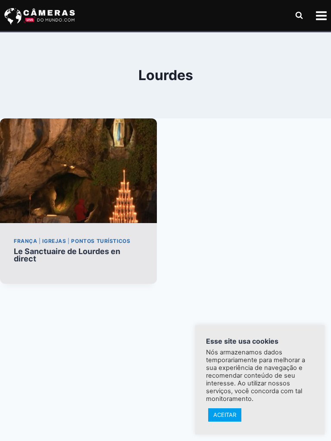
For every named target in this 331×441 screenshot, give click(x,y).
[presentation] (78, 170)
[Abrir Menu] (321, 15)
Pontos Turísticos (100, 241)
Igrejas (54, 241)
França (25, 241)
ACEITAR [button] (224, 414)
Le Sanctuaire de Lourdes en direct (67, 255)
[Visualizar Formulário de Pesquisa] (299, 15)
